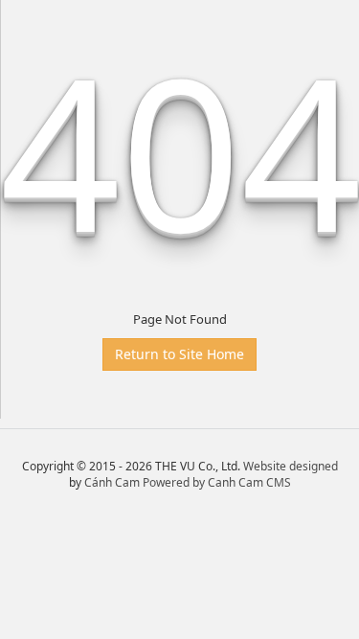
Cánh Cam (112, 482)
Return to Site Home (179, 354)
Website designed (290, 466)
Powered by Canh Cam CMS (217, 482)
